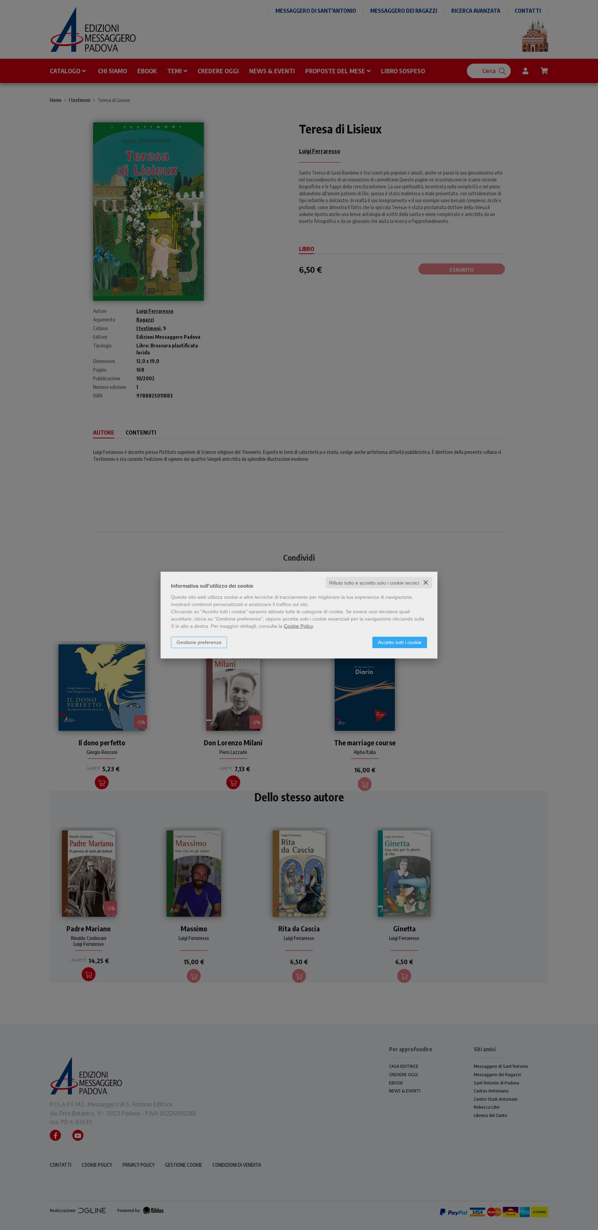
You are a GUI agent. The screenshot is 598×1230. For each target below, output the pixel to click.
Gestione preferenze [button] (198, 642)
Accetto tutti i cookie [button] (400, 642)
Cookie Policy (298, 625)
